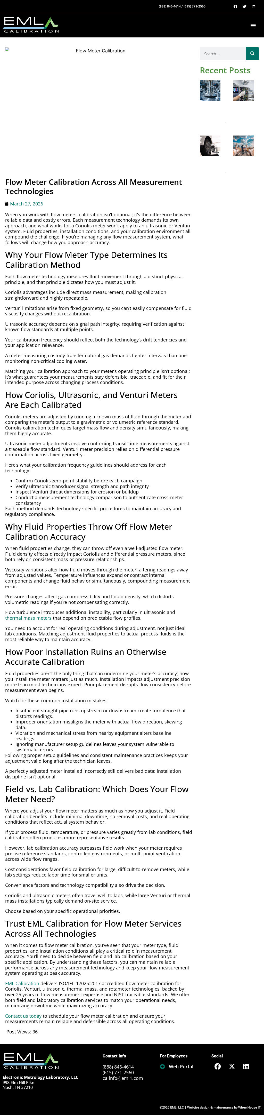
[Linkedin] (254, 6)
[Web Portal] (162, 1066)
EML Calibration (22, 983)
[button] (253, 25)
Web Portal (181, 1066)
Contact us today (23, 1016)
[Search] (252, 53)
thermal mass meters (28, 618)
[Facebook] (236, 6)
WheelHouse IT (249, 1107)
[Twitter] (245, 6)
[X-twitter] (232, 1066)
